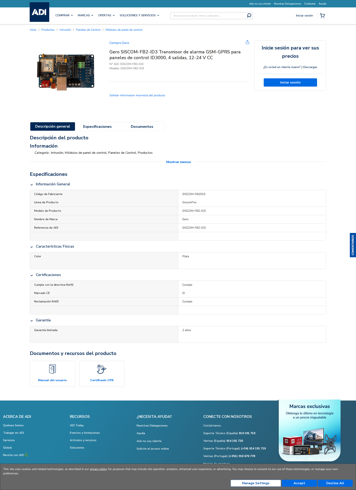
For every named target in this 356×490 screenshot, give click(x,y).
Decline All (335, 483)
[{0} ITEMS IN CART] (323, 16)
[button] (353, 245)
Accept (299, 483)
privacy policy (98, 469)
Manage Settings (255, 483)
